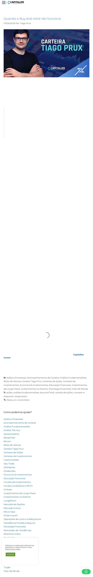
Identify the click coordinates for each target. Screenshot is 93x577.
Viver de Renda (80, 389)
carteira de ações (64, 392)
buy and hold (47, 392)
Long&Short (10, 500)
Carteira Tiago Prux (32, 381)
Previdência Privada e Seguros (19, 523)
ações (9, 392)
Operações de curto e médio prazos (22, 519)
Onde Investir (11, 515)
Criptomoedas (11, 460)
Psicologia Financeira (60, 389)
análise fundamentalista (26, 392)
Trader (7, 567)
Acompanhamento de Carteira (43, 377)
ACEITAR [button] (10, 554)
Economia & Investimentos (34, 385)
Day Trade (9, 463)
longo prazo (21, 396)
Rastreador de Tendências (17, 530)
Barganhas (9, 437)
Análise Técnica (12, 430)
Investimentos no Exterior (34, 389)
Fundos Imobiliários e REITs (18, 486)
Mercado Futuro (12, 508)
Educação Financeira (60, 385)
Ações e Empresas (16, 377)
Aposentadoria (11, 434)
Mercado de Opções (14, 504)
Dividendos (10, 471)
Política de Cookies (12, 549)
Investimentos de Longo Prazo (20, 493)
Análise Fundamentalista (73, 377)
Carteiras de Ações (52, 381)
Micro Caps (9, 512)
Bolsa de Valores (12, 381)
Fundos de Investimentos (17, 482)
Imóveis (8, 489)
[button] (4, 3)
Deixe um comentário (17, 400)
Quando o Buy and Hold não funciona (32, 18)
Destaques (9, 467)
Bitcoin (7, 441)
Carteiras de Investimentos (18, 456)
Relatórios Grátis (12, 534)
